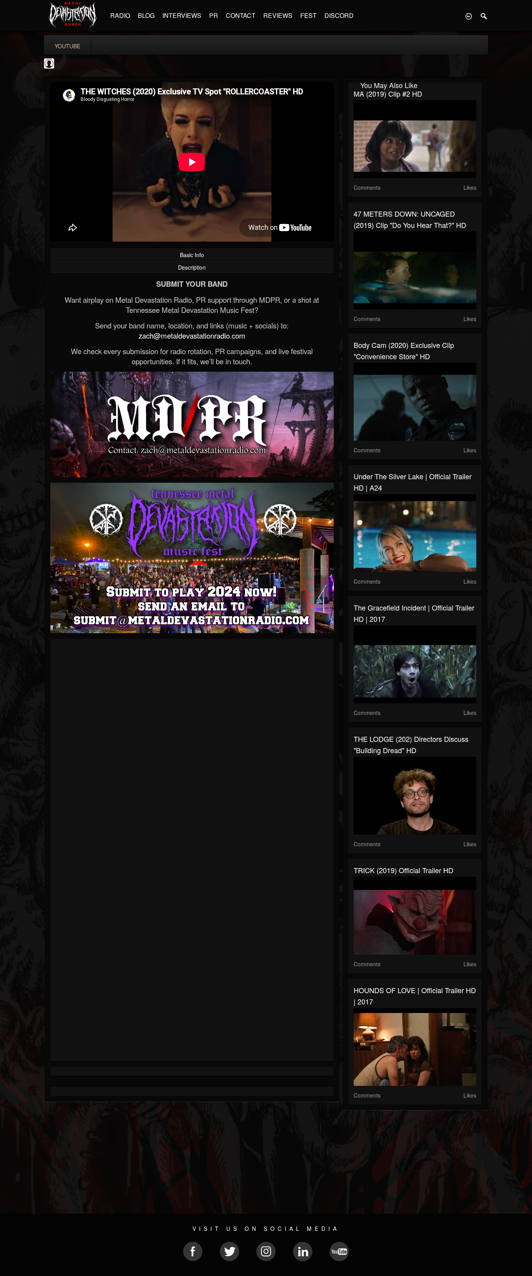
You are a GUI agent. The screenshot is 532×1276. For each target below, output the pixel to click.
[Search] (484, 15)
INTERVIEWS (181, 15)
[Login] (468, 15)
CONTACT (240, 15)
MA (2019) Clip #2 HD (388, 93)
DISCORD (339, 15)
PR (213, 15)
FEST (308, 15)
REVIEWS (277, 15)
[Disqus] (192, 748)
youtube (67, 46)
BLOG (146, 15)
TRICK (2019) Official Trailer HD (403, 870)
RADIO (120, 15)
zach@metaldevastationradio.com (192, 335)
